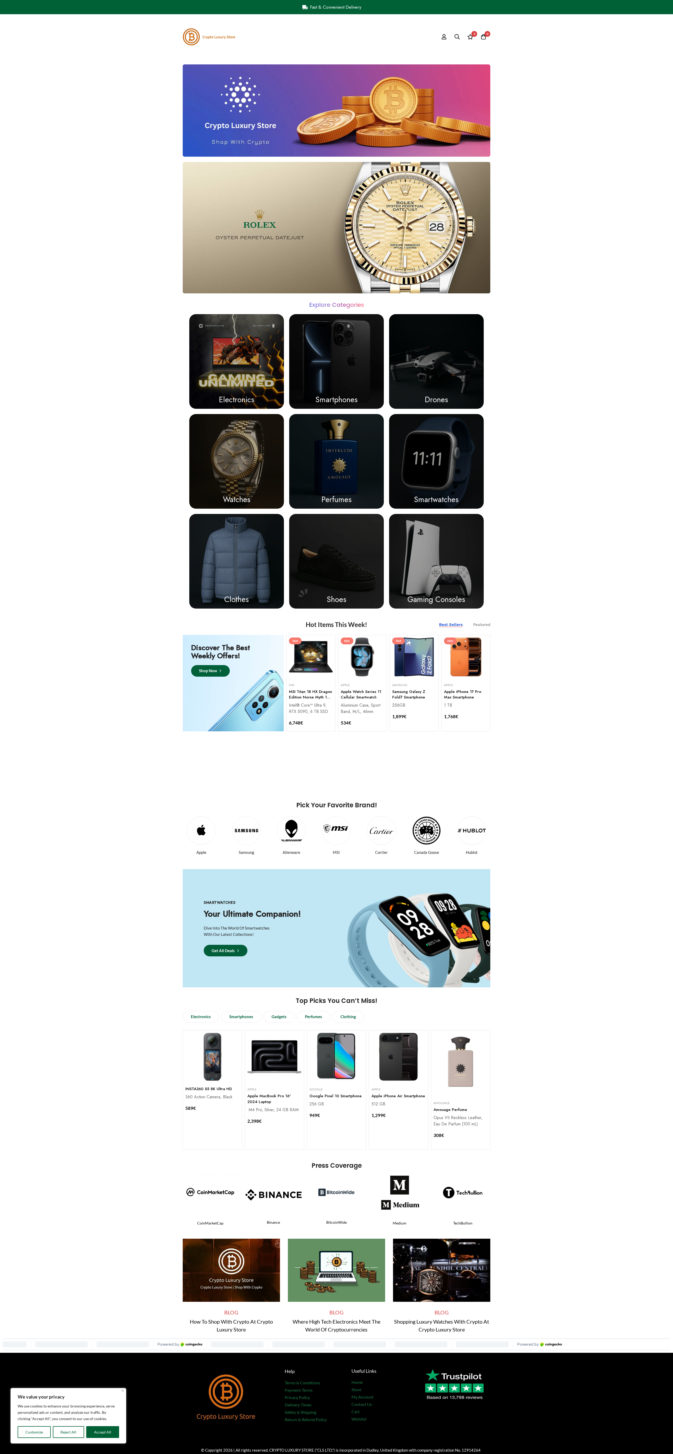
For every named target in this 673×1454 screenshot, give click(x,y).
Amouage (442, 1103)
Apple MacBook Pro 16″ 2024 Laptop (269, 1099)
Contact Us (361, 1404)
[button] (201, 1017)
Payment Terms (299, 1389)
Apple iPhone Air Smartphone (398, 1096)
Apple (345, 685)
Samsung (399, 685)
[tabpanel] (388, 682)
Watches (236, 499)
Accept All (102, 1432)
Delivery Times (298, 1404)
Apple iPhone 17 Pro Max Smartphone (462, 694)
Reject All (68, 1432)
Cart (355, 1411)
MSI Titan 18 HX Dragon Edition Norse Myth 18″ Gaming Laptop (310, 697)
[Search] (457, 37)
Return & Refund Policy (306, 1419)
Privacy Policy (297, 1397)
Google (316, 1089)
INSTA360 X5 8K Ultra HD (208, 1089)
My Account (362, 1396)
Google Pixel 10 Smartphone (335, 1096)
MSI (291, 685)
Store (356, 1389)
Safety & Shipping (300, 1412)
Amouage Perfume (450, 1110)
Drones (436, 399)
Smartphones (336, 399)
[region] (68, 1415)
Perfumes (336, 499)
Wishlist (358, 1418)
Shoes (336, 599)
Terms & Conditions (302, 1382)
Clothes (236, 599)
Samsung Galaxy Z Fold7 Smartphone (408, 694)
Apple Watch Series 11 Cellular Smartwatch (361, 694)
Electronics (236, 399)
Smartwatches (436, 499)
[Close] (122, 1390)
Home (357, 1382)
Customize (34, 1432)
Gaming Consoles (436, 599)
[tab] (451, 624)
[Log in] (444, 37)
